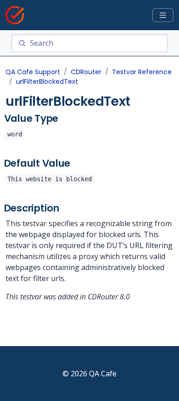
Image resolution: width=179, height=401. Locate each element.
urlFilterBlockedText (47, 81)
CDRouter (86, 71)
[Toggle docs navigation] (162, 15)
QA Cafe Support (33, 71)
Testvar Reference (142, 71)
